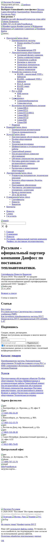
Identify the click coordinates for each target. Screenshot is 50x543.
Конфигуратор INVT (26, 524)
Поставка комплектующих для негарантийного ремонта (22, 389)
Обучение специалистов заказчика (17, 388)
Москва (40, 9)
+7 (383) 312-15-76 (9, 422)
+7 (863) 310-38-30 (9, 432)
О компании (12, 234)
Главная (10, 232)
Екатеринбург (23, 12)
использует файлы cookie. (22, 529)
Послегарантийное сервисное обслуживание (21, 385)
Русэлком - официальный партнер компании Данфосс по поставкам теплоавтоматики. (26, 240)
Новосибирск (37, 12)
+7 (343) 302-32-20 (9, 413)
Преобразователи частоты (13, 361)
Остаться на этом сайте (34, 19)
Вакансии (27, 274)
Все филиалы (7, 7)
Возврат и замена (9, 393)
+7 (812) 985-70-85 (9, 444)
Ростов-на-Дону (8, 14)
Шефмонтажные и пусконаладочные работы (20, 382)
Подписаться (32, 343)
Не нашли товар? (9, 524)
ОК (2, 541)
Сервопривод (12, 365)
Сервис (9, 213)
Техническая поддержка (25, 395)
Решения (13, 368)
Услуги (5, 373)
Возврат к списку (9, 293)
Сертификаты (7, 274)
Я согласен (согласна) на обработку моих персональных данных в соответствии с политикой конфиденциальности (24, 348)
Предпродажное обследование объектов (19, 378)
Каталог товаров (11, 355)
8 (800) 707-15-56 (9, 24)
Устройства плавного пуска (27, 363)
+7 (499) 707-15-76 (9, 462)
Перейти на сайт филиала (12, 19)
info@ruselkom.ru (24, 24)
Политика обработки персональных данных (21, 514)
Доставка (18, 381)
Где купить (11, 216)
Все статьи (6, 309)
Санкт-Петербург (9, 12)
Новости (10, 211)
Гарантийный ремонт (34, 383)
